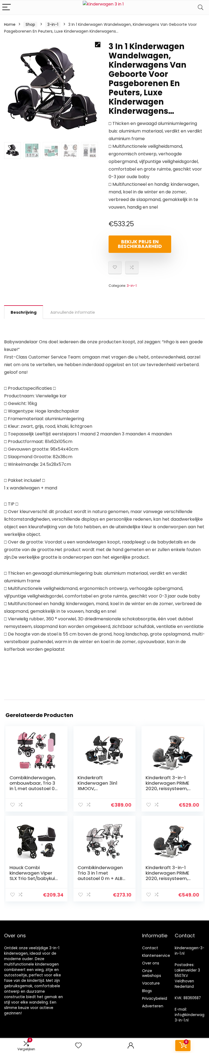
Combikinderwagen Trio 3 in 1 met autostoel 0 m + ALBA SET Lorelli (101, 875)
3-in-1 (52, 24)
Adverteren (152, 1006)
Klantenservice (156, 955)
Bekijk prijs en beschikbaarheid (140, 244)
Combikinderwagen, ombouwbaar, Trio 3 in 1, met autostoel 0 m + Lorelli (33, 785)
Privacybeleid (154, 998)
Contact (150, 948)
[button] (97, 44)
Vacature (151, 983)
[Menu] (6, 7)
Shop (30, 24)
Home (10, 24)
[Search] (200, 7)
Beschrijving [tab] (23, 312)
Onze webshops (151, 973)
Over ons (150, 963)
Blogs (147, 991)
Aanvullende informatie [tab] (72, 312)
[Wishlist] (78, 1045)
